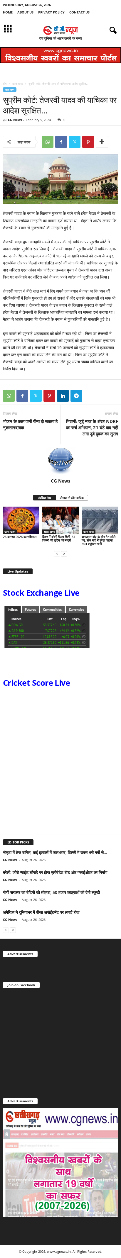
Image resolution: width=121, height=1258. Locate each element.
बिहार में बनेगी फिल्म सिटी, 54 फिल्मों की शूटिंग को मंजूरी (58, 538)
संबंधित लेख (44, 497)
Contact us (79, 12)
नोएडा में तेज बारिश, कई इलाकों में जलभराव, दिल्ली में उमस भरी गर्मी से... (55, 852)
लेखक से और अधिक (72, 497)
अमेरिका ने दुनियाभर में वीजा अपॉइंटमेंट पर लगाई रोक (41, 912)
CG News (15, 120)
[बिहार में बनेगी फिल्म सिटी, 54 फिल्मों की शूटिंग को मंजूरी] (60, 520)
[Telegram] (76, 396)
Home (8, 12)
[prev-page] (57, 554)
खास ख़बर (17, 84)
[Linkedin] (63, 396)
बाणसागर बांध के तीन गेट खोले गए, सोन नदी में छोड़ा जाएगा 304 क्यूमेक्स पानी (98, 540)
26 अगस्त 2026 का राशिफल (20, 536)
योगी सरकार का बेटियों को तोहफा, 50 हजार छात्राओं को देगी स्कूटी (51, 892)
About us (25, 12)
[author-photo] (60, 461)
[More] (102, 142)
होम (4, 84)
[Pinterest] (88, 142)
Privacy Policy (51, 12)
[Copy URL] (90, 396)
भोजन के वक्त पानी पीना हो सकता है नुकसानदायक (30, 424)
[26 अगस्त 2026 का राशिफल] (21, 520)
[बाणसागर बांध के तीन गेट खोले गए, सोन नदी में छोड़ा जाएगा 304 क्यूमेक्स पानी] (100, 520)
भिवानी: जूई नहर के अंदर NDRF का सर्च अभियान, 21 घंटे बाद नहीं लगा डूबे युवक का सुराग (92, 427)
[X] (74, 142)
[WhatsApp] (47, 142)
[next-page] (64, 554)
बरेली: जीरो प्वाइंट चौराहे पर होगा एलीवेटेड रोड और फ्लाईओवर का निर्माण (55, 872)
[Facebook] (61, 142)
